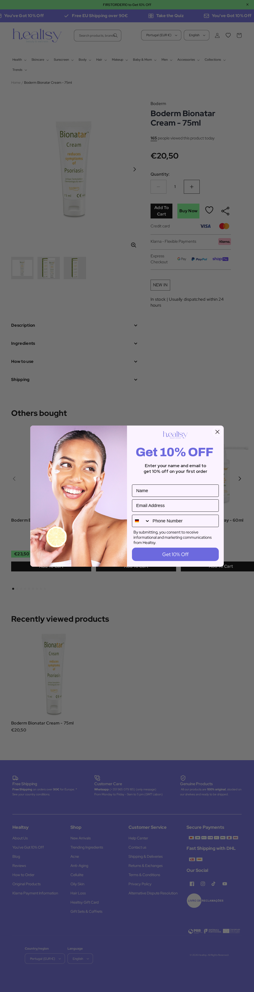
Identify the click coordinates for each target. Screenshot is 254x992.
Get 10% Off (175, 554)
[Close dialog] (217, 432)
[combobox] (141, 521)
